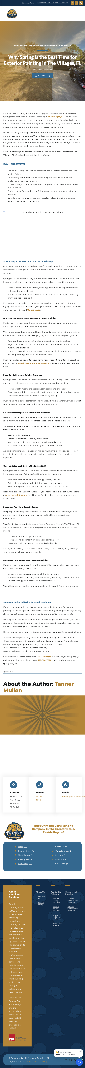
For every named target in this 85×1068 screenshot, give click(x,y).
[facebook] (72, 3)
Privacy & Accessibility (36, 1061)
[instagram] (76, 3)
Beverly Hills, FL (25, 859)
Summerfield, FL (26, 851)
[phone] (81, 3)
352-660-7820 (28, 3)
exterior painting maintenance (33, 363)
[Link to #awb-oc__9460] (79, 13)
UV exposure (33, 310)
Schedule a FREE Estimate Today (53, 3)
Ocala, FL (22, 847)
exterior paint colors (16, 495)
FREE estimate (44, 657)
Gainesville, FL (25, 864)
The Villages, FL (56, 117)
